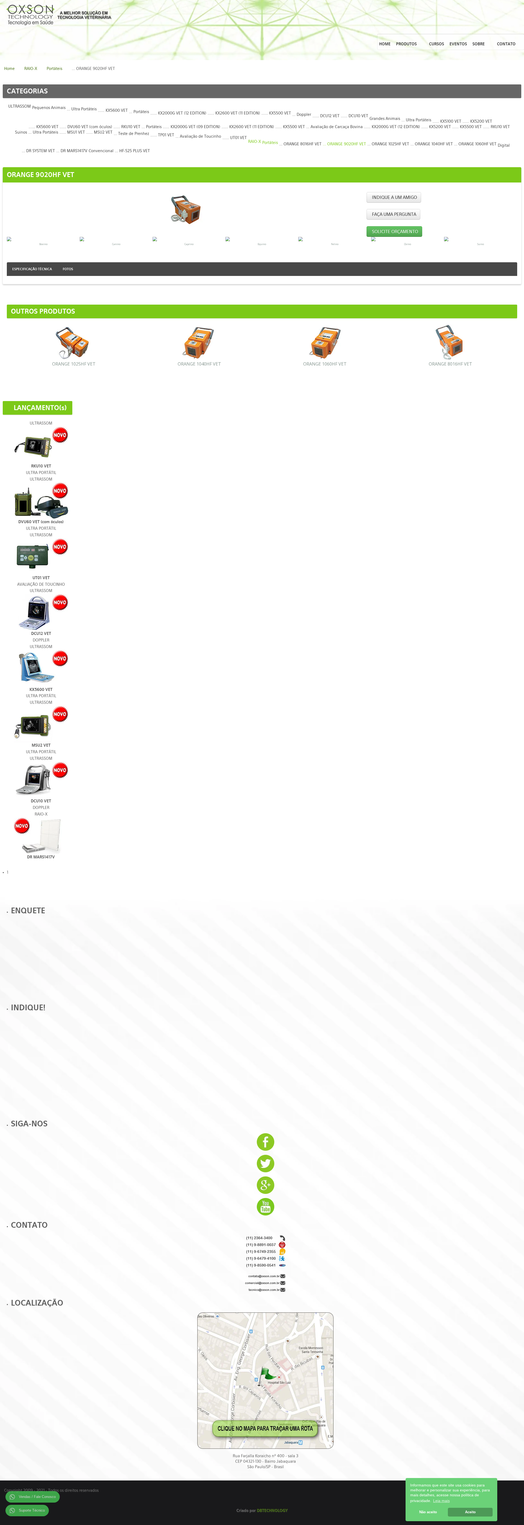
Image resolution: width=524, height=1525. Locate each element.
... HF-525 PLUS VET (132, 151)
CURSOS (436, 44)
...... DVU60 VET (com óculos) (86, 127)
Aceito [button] (470, 1512)
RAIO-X (30, 68)
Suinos (21, 132)
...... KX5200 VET (477, 121)
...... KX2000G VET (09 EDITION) (191, 127)
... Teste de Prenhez (131, 133)
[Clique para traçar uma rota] (265, 1380)
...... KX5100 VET (447, 121)
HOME (385, 44)
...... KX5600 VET (113, 110)
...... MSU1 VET (72, 132)
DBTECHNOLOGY (272, 1510)
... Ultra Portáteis (82, 109)
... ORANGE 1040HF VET (431, 144)
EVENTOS (458, 44)
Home (9, 68)
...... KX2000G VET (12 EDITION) (178, 113)
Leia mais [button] (441, 1500)
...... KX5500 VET (276, 113)
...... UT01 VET (234, 138)
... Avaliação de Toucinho (198, 136)
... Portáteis (139, 112)
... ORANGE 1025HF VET (388, 144)
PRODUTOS (406, 44)
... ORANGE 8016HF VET (300, 144)
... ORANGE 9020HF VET (344, 144)
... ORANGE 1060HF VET (475, 144)
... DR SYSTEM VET (38, 151)
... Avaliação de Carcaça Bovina (334, 127)
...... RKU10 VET (127, 127)
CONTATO (506, 44)
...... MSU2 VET (99, 132)
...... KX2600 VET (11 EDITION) (234, 113)
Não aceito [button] (428, 1512)
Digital (504, 145)
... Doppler (301, 114)
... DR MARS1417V (71, 151)
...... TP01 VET (162, 135)
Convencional (101, 151)
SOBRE (478, 44)
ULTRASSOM (19, 106)
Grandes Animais (385, 118)
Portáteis (54, 68)
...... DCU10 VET (354, 116)
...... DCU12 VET (326, 116)
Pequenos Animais (49, 107)
